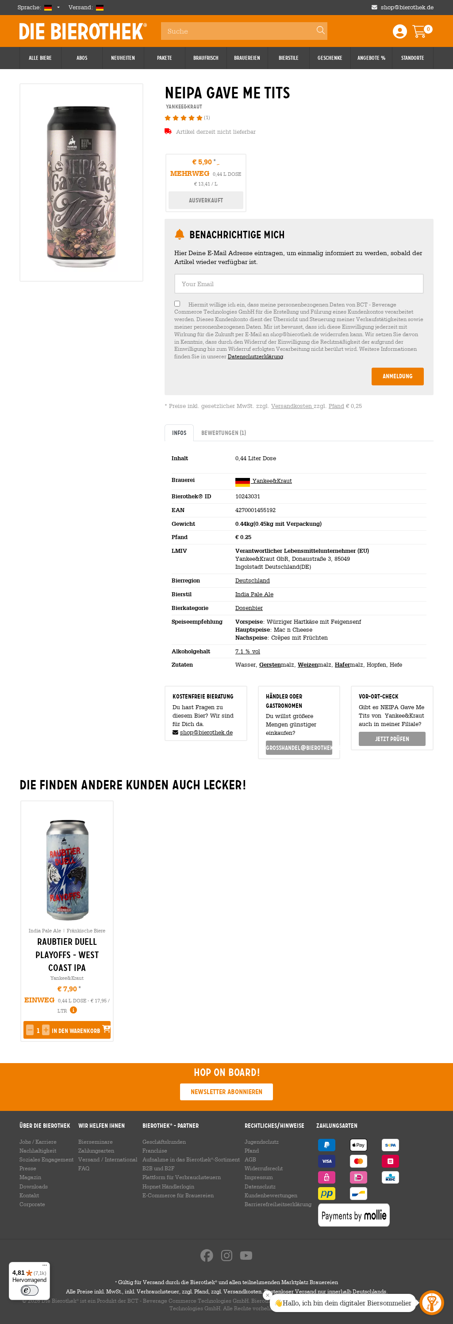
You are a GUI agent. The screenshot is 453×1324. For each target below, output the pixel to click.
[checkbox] (299, 330)
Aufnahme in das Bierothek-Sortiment (191, 1159)
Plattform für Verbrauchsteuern (181, 1177)
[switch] (29, 1290)
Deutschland (252, 580)
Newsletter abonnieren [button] (226, 1091)
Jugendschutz (262, 1141)
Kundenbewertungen (271, 1195)
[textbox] (299, 284)
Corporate (32, 1204)
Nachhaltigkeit (37, 1150)
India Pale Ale (254, 594)
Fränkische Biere (86, 930)
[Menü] (44, 1267)
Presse (27, 1168)
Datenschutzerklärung (255, 356)
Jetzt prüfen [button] (392, 738)
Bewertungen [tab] (223, 432)
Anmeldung (398, 376)
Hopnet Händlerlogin (168, 1186)
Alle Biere (40, 58)
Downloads (33, 1186)
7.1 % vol (247, 651)
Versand (89, 1159)
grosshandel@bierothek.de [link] (299, 747)
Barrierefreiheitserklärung (278, 1204)
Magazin (30, 1177)
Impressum (259, 1177)
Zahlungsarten (96, 1150)
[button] (30, 1030)
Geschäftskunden (164, 1141)
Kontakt (29, 1195)
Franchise (154, 1150)
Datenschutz (260, 1186)
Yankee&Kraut (271, 481)
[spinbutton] (38, 1031)
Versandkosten (292, 406)
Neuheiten (123, 58)
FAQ (83, 1168)
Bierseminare (95, 1141)
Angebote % (371, 58)
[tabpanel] (299, 560)
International (121, 1159)
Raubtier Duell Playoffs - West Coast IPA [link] (67, 954)
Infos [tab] (179, 432)
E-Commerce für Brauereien (178, 1195)
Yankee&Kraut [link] (183, 106)
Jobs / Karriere (38, 1141)
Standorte (412, 58)
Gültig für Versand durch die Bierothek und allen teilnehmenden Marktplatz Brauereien (226, 1282)
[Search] (316, 31)
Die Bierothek (83, 31)
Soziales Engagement (46, 1159)
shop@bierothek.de (407, 7)
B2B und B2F (158, 1168)
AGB (250, 1159)
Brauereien (247, 58)
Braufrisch (206, 58)
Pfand (336, 406)
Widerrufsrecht (264, 1168)
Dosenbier (249, 608)
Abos (82, 58)
